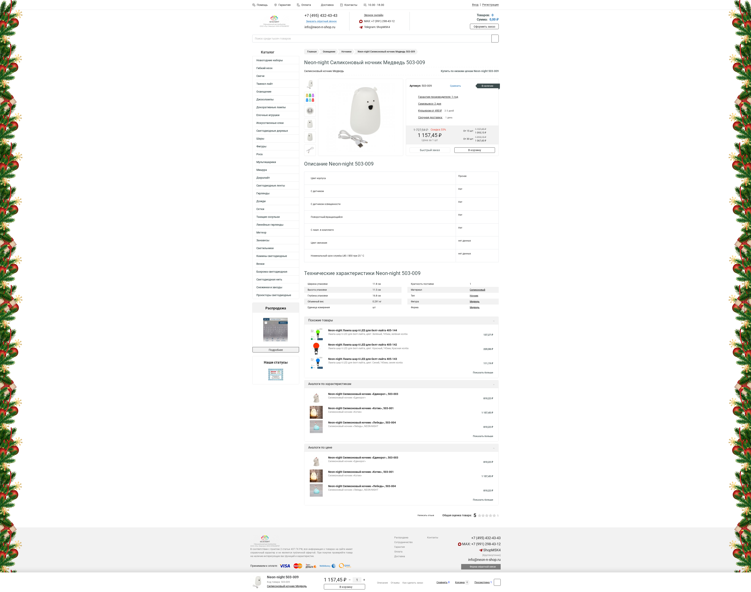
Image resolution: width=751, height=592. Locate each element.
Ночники (346, 51)
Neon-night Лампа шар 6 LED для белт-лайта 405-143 (362, 358)
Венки (260, 263)
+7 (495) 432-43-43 (320, 15)
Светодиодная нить (269, 279)
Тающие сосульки (268, 216)
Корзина (460, 582)
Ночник (474, 295)
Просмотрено (482, 582)
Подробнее (276, 349)
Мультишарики (266, 162)
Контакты (350, 4)
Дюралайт (263, 177)
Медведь (475, 301)
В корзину (474, 150)
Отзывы (395, 582)
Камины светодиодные (271, 256)
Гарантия (284, 4)
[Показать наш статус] (275, 374)
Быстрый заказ (430, 150)
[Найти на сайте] (495, 38)
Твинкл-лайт (264, 83)
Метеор (261, 232)
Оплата (306, 4)
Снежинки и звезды (269, 287)
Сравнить (442, 582)
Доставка (327, 4)
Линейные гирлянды (269, 224)
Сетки (260, 209)
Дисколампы (265, 99)
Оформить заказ (484, 26)
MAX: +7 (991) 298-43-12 (379, 21)
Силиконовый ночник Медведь (287, 586)
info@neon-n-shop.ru (484, 560)
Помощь (262, 4)
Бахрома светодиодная (271, 271)
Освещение (263, 91)
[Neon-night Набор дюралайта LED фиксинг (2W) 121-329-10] (277, 330)
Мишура (261, 169)
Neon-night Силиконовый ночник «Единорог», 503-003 (363, 394)
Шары (260, 138)
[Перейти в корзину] (472, 18)
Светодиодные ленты (270, 185)
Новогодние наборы (269, 60)
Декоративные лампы (271, 107)
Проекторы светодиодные (273, 295)
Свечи (260, 75)
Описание (382, 582)
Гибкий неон (264, 68)
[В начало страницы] (497, 582)
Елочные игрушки (267, 115)
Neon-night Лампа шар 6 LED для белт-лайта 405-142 (362, 344)
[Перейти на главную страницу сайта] (274, 21)
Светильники (265, 248)
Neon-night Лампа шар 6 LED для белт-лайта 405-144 (362, 330)
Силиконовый (477, 289)
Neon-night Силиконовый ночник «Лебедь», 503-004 (362, 422)
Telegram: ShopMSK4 (377, 27)
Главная (312, 51)
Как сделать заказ (412, 582)
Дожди (261, 201)
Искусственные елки (270, 122)
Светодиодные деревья (272, 130)
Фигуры (261, 146)
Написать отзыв (426, 515)
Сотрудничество (403, 542)
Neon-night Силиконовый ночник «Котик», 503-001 (361, 408)
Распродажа (401, 537)
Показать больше (483, 372)
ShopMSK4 (491, 550)
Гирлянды (262, 193)
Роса (259, 154)
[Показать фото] (310, 84)
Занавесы (262, 240)
